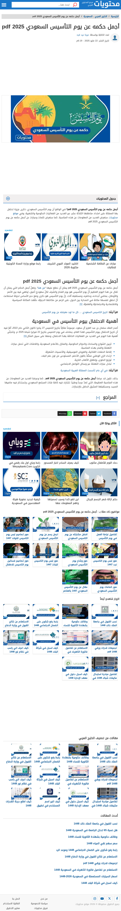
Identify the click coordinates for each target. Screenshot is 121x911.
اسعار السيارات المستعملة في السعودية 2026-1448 (88, 876)
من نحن (44, 899)
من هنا (41, 288)
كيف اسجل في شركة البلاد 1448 (99, 883)
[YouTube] (102, 898)
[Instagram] (94, 898)
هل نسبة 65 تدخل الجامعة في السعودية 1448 (91, 830)
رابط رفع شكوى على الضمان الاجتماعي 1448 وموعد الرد (86, 850)
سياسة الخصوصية (39, 904)
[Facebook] (116, 898)
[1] (81, 304)
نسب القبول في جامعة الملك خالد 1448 (95, 823)
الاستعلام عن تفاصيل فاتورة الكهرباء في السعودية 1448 (85, 869)
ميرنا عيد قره (83, 35)
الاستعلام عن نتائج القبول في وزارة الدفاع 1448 (91, 856)
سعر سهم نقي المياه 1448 (102, 843)
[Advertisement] (60, 70)
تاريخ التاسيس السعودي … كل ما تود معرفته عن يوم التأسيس (75, 312)
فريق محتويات (41, 908)
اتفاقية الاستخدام (11, 904)
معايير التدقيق (13, 908)
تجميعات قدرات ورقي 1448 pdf (100, 863)
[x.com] (109, 898)
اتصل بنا (16, 899)
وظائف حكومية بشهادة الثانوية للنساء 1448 (92, 836)
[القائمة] (4, 4)
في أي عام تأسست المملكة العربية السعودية (84, 370)
